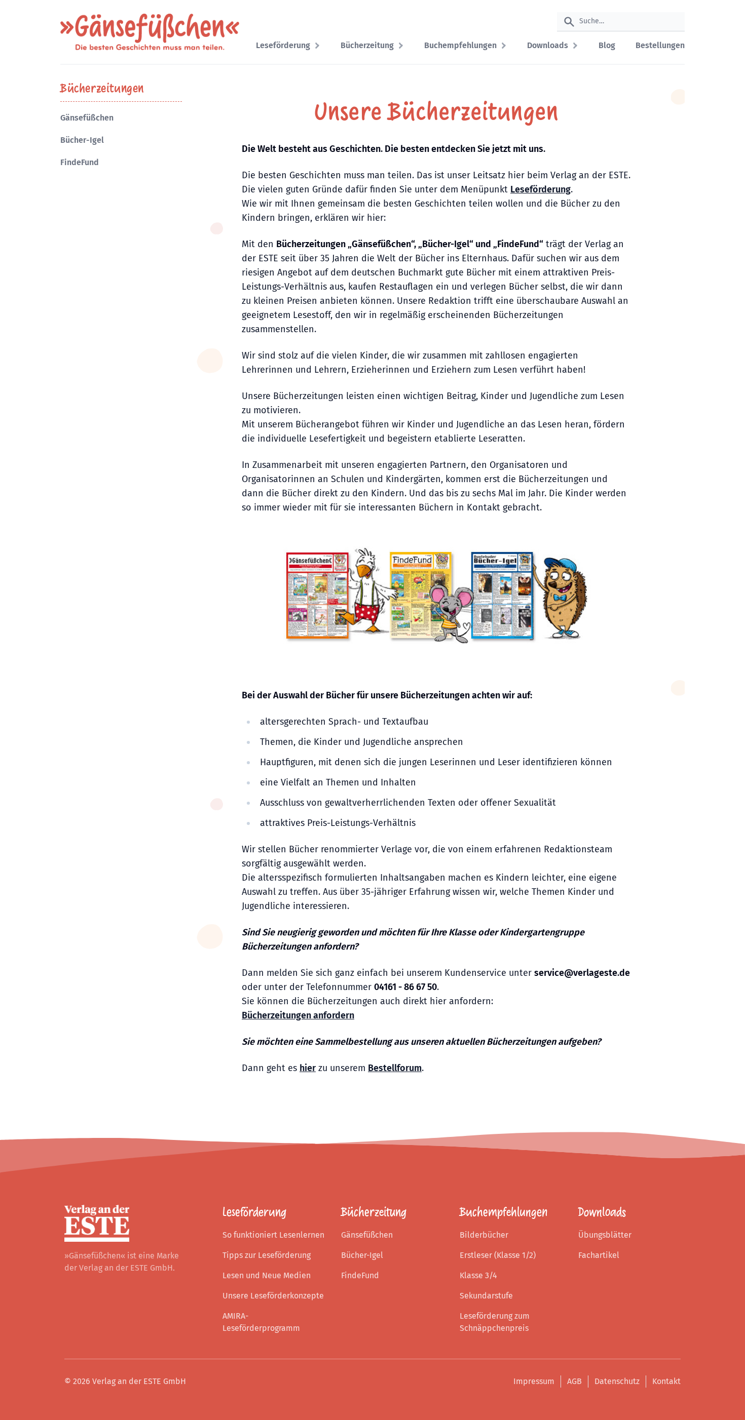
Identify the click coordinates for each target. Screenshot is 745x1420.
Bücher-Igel (82, 140)
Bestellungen (660, 45)
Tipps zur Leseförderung (266, 1255)
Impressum (533, 1381)
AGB (574, 1381)
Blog (607, 45)
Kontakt (666, 1381)
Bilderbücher (484, 1235)
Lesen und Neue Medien (266, 1275)
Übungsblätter (604, 1235)
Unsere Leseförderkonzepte (273, 1295)
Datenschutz (617, 1381)
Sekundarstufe (486, 1295)
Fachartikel (598, 1255)
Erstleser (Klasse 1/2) (498, 1255)
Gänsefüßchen (87, 118)
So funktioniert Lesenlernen (273, 1235)
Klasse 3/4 (478, 1275)
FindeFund (79, 162)
